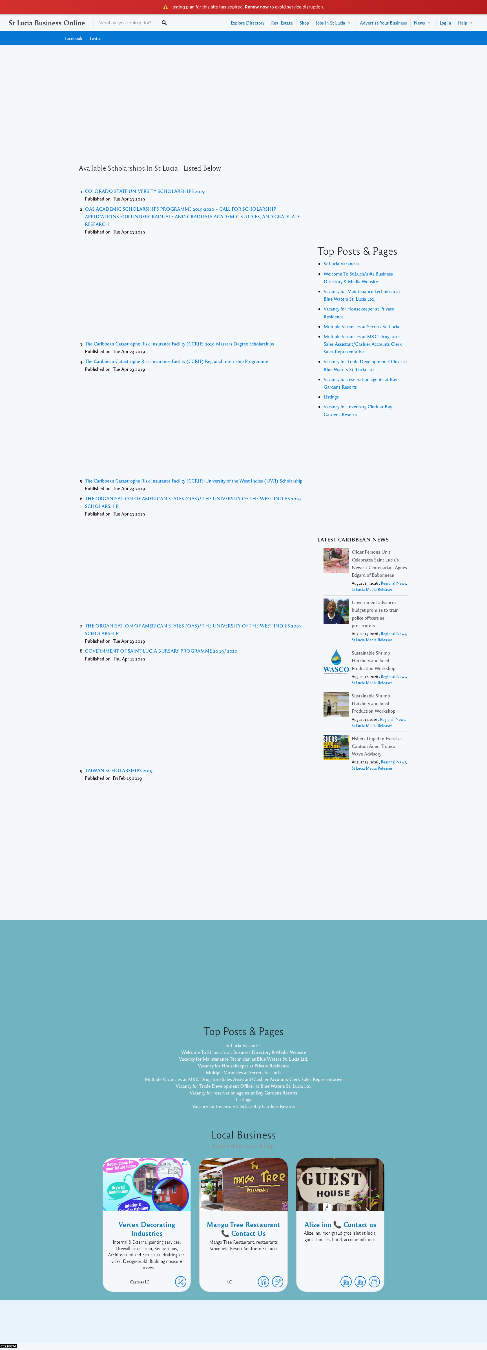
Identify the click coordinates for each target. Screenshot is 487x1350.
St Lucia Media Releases (372, 589)
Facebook (73, 38)
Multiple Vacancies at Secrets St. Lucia (361, 326)
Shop (304, 22)
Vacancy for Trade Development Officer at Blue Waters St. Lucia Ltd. (244, 1086)
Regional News (393, 583)
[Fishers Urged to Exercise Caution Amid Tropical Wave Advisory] (336, 748)
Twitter (96, 38)
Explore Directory (247, 22)
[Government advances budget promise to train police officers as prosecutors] (336, 612)
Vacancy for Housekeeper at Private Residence (243, 1066)
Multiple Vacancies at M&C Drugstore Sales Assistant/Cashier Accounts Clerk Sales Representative (363, 343)
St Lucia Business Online (46, 22)
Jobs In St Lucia (330, 22)
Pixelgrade (284, 1326)
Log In (445, 22)
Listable (262, 1326)
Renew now (257, 7)
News (419, 22)
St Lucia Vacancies (342, 264)
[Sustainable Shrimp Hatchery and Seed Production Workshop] (336, 662)
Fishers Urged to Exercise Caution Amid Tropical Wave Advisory (377, 746)
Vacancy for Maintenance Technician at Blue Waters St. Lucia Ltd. (243, 1059)
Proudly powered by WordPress (220, 1326)
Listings (331, 397)
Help (462, 22)
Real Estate (282, 22)
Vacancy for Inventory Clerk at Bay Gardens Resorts (243, 1106)
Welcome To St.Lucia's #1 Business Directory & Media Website (243, 1052)
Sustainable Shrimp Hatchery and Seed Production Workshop (373, 660)
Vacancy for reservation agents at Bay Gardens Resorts (244, 1093)
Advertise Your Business (383, 22)
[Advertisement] (243, 95)
